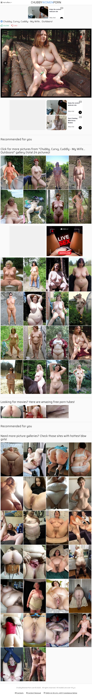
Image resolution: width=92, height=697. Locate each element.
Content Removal (34, 693)
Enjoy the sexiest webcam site (55, 10)
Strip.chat (52, 18)
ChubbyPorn (46, 2)
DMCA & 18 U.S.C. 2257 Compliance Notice (61, 693)
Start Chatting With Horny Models (73, 121)
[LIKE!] (2, 25)
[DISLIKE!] (12, 25)
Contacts (20, 693)
